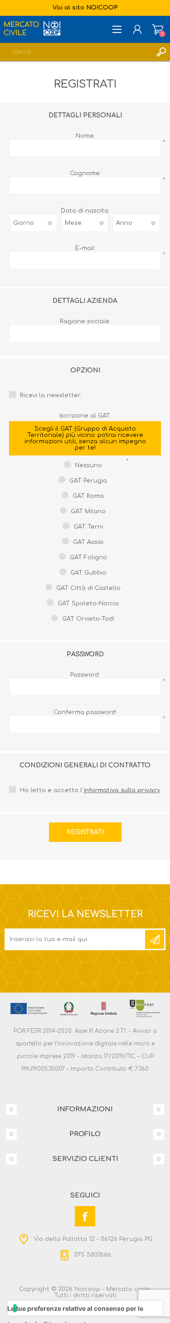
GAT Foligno (88, 557)
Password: (85, 675)
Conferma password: (85, 712)
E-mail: (85, 248)
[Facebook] (85, 1216)
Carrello (157, 29)
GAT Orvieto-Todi (88, 619)
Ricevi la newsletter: (51, 395)
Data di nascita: (85, 211)
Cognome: (85, 173)
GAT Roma (88, 496)
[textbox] (76, 52)
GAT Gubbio (88, 573)
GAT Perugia (88, 481)
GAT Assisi (88, 542)
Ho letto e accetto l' (90, 790)
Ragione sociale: (85, 321)
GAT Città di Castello (88, 588)
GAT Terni (88, 527)
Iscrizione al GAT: (85, 432)
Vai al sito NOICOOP (85, 8)
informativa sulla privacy (121, 790)
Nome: (85, 136)
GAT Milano (88, 511)
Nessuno (88, 465)
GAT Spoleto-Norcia (88, 603)
